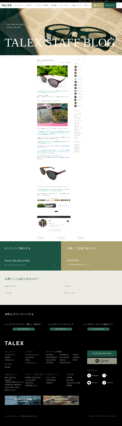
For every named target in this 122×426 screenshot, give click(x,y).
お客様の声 (49, 382)
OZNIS (27, 360)
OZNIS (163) (76, 130)
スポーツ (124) (77, 117)
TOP (2, 56)
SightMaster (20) (77, 132)
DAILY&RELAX (63, 354)
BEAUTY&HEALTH (51, 357)
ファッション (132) (77, 120)
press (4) (76, 136)
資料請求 (106, 1)
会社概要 (69, 377)
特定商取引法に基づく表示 (28, 416)
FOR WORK (49, 362)
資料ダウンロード (10, 390)
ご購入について (76, 5)
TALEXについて (10, 360)
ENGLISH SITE (82, 1)
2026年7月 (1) (77, 144)
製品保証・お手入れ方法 (10, 286)
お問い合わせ (99, 1)
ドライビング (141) (77, 114)
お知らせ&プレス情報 (73, 382)
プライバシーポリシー (12, 416)
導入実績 (54, 5)
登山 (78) (76, 116)
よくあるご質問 (91, 1)
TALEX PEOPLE (51, 380)
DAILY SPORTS (64, 357)
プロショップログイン (115, 1)
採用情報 (69, 385)
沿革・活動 (70, 380)
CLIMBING (76, 357)
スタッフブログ (64, 5)
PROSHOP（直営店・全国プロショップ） (14, 381)
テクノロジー (18, 5)
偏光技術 (7, 357)
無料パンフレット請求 (70, 292)
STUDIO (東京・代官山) (12, 387)
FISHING (75, 354)
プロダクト (29, 5)
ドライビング (13, 56)
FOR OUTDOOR (51, 360)
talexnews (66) (77, 135)
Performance (29, 357)
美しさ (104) (76, 123)
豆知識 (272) (76, 126)
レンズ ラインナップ (32, 354)
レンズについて (10, 354)
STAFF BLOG (7, 56)
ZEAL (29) (76, 129)
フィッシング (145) (77, 113)
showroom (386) (77, 133)
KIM (70, 62)
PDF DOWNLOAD (23, 329)
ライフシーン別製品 (42, 5)
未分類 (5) (76, 138)
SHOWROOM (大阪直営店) (13, 384)
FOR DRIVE (49, 354)
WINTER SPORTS (65, 362)
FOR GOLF (62, 360)
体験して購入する (10, 377)
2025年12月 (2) (77, 151)
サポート (87, 5)
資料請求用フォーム (31, 385)
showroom (66, 62)
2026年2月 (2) (77, 150)
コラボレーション (31, 362)
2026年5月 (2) (77, 147)
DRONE (75, 360)
